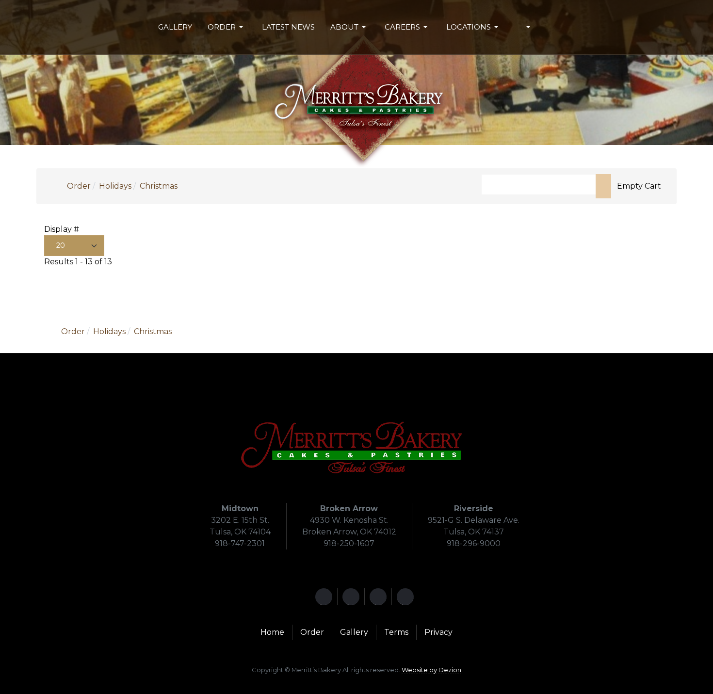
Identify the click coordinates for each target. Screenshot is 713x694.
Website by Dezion (431, 670)
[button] (227, 27)
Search (603, 186)
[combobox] (538, 184)
